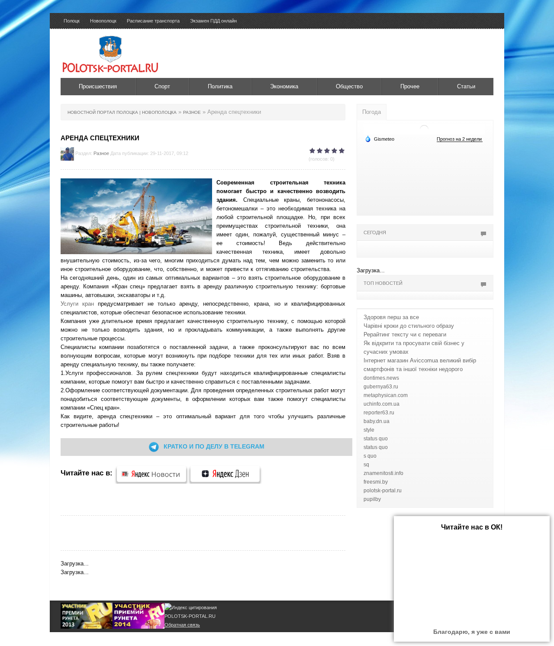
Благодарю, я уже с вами (471, 631)
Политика (220, 86)
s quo (370, 456)
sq (366, 465)
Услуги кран (77, 303)
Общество (349, 86)
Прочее (409, 86)
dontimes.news (381, 378)
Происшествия (98, 86)
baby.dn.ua (377, 421)
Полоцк (72, 20)
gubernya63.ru (381, 387)
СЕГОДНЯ (375, 232)
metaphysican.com (386, 395)
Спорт (162, 86)
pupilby (372, 499)
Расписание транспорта (153, 20)
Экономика (284, 86)
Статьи (466, 86)
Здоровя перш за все (391, 317)
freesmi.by (376, 482)
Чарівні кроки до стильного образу (409, 326)
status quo (376, 439)
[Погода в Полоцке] (424, 129)
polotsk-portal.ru (383, 491)
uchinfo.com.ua (381, 404)
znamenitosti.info (383, 473)
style (369, 430)
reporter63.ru (379, 413)
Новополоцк (103, 20)
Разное (101, 153)
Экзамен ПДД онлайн (213, 20)
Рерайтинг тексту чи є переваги (405, 334)
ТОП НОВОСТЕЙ (383, 283)
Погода (371, 112)
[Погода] (379, 138)
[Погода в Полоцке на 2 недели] (460, 139)
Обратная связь (182, 624)
